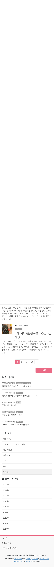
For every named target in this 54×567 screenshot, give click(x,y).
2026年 (6, 485)
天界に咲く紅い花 (9, 405)
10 (32, 362)
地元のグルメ (8, 455)
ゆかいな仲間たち (9, 548)
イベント (27, 383)
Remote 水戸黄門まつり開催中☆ (15, 425)
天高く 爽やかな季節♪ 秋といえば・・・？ (19, 396)
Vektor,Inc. (29, 561)
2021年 (6, 490)
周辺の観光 (20, 383)
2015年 (6, 523)
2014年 (6, 529)
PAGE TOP (50, 547)
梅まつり (6, 466)
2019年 (6, 501)
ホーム (4, 538)
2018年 (6, 507)
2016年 (6, 518)
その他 (19, 329)
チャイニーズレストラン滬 (14, 444)
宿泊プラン (7, 439)
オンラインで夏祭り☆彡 (12, 415)
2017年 (6, 512)
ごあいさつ (6, 543)
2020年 (6, 496)
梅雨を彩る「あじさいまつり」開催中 (17, 386)
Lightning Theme (32, 559)
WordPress (18, 559)
